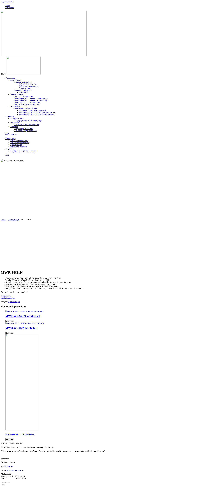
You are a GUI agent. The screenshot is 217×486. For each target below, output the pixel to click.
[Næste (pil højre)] (4, 484)
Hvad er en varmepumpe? (23, 96)
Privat (7, 6)
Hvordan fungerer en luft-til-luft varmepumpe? (31, 98)
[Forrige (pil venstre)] (2, 484)
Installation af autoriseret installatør (26, 125)
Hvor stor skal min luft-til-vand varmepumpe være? (37, 112)
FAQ (7, 133)
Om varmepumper (16, 94)
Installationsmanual (8, 298)
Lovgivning (9, 116)
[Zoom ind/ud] (8, 482)
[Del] (4, 482)
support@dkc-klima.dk (15, 470)
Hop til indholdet (7, 2)
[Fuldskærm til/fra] (6, 482)
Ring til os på (23, 129)
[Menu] (2, 159)
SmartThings (23, 92)
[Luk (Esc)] (2, 482)
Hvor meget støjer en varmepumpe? (27, 102)
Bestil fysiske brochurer (18, 147)
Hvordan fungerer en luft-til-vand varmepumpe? (31, 100)
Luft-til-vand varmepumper (28, 86)
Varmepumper (10, 78)
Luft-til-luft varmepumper (28, 84)
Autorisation (14, 123)
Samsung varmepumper (22, 82)
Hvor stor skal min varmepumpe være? (33, 110)
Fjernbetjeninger (25, 88)
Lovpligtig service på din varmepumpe (28, 121)
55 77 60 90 (8, 466)
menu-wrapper (15, 80)
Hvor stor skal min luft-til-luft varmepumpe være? (36, 114)
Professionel (9, 8)
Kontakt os (14, 127)
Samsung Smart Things (22, 90)
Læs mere (9, 321)
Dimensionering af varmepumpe (25, 108)
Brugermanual (6, 296)
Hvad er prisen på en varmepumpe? (27, 104)
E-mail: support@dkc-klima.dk (25, 131)
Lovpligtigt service (16, 119)
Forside (3, 220)
